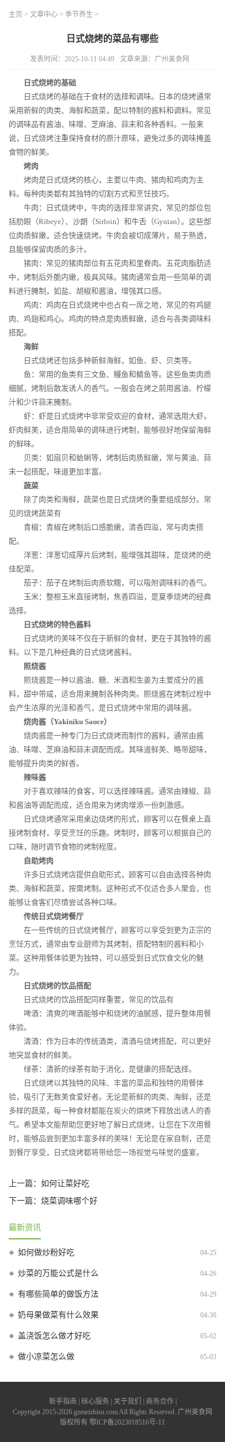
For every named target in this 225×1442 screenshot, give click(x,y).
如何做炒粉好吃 (46, 1252)
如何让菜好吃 (65, 1183)
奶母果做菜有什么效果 (58, 1315)
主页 (15, 14)
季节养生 (79, 14)
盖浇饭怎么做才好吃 (54, 1335)
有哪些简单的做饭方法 (58, 1294)
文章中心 (44, 14)
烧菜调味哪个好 (69, 1201)
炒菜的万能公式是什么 (58, 1273)
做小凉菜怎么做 (46, 1356)
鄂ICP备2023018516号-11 (127, 1422)
